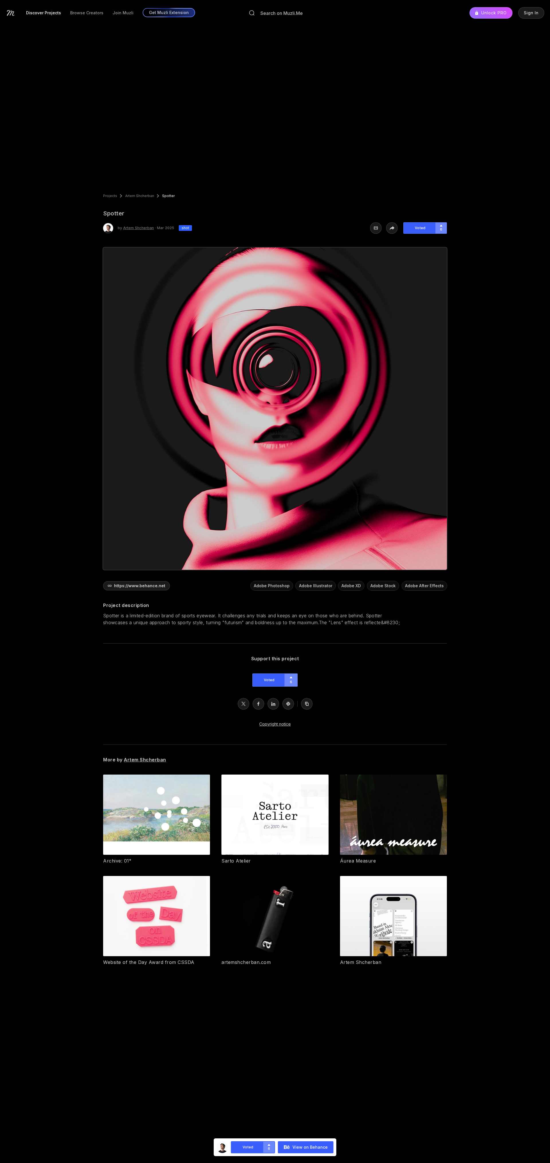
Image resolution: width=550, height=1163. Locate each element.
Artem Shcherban (139, 196)
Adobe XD (351, 585)
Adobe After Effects (424, 585)
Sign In (531, 12)
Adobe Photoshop (272, 585)
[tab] (43, 13)
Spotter (168, 196)
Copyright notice (275, 724)
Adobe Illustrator (315, 585)
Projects (110, 196)
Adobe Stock (383, 585)
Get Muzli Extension (169, 12)
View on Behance (310, 1147)
